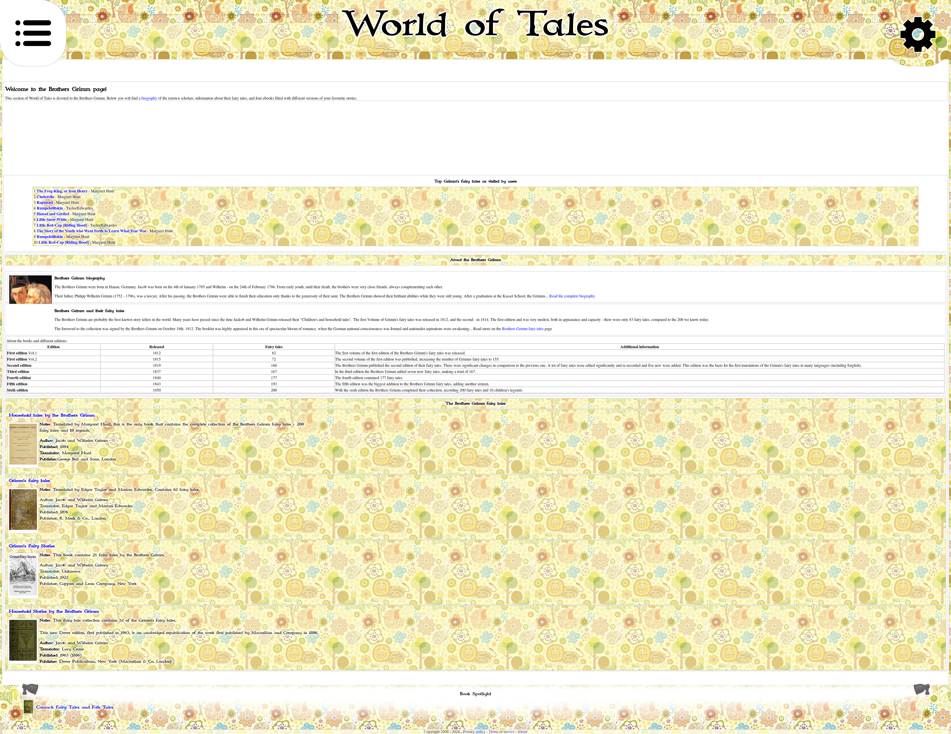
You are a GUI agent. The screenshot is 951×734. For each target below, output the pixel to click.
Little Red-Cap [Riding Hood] (62, 225)
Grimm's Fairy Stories (32, 546)
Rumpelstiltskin (50, 208)
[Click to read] (23, 510)
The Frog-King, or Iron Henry (62, 191)
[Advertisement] (475, 138)
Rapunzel (45, 202)
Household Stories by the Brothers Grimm (54, 611)
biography (149, 98)
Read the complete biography (572, 295)
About (522, 732)
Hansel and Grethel (53, 213)
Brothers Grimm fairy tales (523, 328)
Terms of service (501, 732)
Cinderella (45, 196)
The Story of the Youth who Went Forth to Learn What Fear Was (91, 231)
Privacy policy (474, 732)
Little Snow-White (52, 219)
